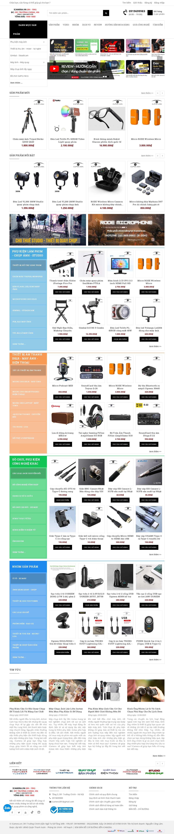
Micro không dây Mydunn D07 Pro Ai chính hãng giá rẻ (106, 203)
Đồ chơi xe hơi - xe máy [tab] (25, 507)
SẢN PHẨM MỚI (20, 92)
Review (98, 24)
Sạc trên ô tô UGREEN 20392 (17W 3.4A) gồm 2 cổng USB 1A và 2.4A (62, 596)
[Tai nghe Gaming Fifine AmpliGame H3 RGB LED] (91, 416)
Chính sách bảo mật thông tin (102, 809)
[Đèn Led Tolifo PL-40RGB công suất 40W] (120, 311)
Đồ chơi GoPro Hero (19, 76)
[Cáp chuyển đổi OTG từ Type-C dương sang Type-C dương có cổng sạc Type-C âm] (62, 472)
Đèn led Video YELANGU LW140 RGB (146, 166)
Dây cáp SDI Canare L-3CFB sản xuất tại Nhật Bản (120, 491)
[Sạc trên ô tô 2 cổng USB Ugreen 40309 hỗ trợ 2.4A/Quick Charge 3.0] (120, 577)
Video (66, 24)
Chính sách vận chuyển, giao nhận (105, 801)
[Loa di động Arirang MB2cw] (62, 416)
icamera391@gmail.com (63, 801)
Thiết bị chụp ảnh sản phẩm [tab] (25, 646)
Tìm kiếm (126, 2)
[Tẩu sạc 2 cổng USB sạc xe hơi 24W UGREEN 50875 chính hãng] (149, 577)
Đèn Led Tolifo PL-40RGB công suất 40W (120, 329)
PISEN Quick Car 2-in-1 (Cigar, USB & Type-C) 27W (148, 644)
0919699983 (57, 798)
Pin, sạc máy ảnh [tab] (22, 321)
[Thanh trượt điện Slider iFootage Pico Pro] (62, 264)
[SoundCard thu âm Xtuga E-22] (149, 416)
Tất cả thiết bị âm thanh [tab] (27, 370)
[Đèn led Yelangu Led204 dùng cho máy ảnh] (149, 311)
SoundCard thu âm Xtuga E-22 (149, 434)
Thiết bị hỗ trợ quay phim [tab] (27, 265)
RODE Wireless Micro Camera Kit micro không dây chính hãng (67, 203)
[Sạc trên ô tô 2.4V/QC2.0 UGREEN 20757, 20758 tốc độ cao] (91, 577)
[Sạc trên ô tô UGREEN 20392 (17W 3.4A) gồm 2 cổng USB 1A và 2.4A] (62, 577)
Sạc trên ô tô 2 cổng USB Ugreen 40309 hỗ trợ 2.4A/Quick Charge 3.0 (120, 596)
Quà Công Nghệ (141, 24)
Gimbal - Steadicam (19, 55)
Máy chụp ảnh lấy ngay (21, 69)
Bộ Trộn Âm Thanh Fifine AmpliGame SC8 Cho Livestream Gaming (120, 435)
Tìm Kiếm (158, 24)
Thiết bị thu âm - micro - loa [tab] (26, 634)
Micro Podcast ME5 (62, 385)
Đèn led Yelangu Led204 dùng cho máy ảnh (149, 329)
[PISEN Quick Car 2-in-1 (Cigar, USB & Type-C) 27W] (149, 624)
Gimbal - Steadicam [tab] (23, 310)
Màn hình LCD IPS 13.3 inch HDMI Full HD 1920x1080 (120, 283)
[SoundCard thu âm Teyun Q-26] (91, 369)
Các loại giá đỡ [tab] (21, 612)
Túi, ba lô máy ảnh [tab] (23, 333)
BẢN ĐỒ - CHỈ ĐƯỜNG (139, 809)
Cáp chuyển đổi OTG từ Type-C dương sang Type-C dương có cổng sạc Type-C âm (62, 492)
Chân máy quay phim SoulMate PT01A (91, 282)
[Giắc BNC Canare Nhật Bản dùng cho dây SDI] (91, 472)
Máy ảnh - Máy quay (19, 62)
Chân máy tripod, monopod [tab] (28, 276)
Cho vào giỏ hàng (62, 292)
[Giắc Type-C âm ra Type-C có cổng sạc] (62, 519)
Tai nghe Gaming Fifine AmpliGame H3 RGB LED (91, 435)
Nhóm (75, 24)
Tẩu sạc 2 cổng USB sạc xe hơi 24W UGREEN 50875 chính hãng (148, 596)
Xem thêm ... (16, 82)
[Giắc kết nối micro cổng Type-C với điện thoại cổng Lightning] (91, 519)
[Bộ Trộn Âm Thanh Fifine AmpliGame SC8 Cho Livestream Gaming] (120, 416)
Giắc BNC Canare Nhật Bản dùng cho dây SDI (91, 490)
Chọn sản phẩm (120, 339)
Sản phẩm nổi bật (22, 155)
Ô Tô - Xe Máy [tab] (20, 578)
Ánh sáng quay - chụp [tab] (24, 589)
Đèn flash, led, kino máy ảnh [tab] (26, 287)
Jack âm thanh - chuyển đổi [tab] (26, 415)
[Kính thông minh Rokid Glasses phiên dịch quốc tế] (67, 117)
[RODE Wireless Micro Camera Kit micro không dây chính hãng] (67, 179)
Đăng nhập (159, 2)
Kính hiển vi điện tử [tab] (24, 530)
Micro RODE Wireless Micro (107, 139)
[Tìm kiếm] (106, 13)
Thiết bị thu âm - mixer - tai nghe (25, 48)
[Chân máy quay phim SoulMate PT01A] (91, 264)
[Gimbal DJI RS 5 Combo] (91, 311)
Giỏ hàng (133, 805)
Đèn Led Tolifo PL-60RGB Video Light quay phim (28, 140)
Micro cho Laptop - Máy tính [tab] (26, 404)
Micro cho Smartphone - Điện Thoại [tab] (26, 392)
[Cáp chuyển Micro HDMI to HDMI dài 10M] (120, 519)
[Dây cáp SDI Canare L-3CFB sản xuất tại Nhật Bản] (120, 472)
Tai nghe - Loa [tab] (20, 427)
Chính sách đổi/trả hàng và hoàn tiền (106, 805)
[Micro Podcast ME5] (62, 369)
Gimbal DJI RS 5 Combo (91, 327)
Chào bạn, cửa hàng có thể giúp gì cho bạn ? (30, 2)
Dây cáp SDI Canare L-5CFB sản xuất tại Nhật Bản (148, 491)
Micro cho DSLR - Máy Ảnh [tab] (27, 381)
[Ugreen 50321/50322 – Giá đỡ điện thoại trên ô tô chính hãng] (62, 624)
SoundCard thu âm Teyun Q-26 (91, 387)
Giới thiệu (137, 2)
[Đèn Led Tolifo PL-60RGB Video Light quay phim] (28, 117)
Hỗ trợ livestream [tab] (23, 438)
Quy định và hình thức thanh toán (104, 798)
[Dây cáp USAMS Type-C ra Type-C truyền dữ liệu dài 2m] (149, 519)
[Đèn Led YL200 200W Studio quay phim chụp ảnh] (28, 179)
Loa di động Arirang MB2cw (62, 434)
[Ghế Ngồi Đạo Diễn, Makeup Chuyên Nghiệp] (62, 311)
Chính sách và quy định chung (103, 794)
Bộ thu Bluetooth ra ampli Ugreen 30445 (149, 387)
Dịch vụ (86, 24)
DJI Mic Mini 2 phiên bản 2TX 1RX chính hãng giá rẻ (146, 103)
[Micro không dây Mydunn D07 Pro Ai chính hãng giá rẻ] (106, 179)
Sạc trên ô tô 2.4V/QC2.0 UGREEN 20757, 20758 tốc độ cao (91, 596)
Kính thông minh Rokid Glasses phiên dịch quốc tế (67, 140)
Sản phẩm (54, 24)
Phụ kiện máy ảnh (18, 42)
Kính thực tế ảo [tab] (22, 518)
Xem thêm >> (147, 93)
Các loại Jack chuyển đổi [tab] (27, 473)
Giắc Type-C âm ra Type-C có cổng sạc (62, 537)
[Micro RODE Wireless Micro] (106, 117)
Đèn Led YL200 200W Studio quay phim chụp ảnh (28, 203)
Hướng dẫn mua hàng (117, 24)
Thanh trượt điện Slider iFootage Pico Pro (62, 282)
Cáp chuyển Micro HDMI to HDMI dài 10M (120, 537)
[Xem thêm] (155, 346)
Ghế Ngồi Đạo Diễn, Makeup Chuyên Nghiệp (62, 330)
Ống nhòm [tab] (18, 541)
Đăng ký (148, 2)
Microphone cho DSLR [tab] (25, 299)
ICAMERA (107, 827)
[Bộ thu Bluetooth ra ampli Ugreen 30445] (149, 369)
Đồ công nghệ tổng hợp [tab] (25, 484)
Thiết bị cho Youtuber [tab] (25, 601)
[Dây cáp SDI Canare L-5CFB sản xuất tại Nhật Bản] (149, 472)
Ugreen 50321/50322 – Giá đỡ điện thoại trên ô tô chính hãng (62, 644)
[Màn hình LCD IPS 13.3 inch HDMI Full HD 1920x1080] (120, 264)
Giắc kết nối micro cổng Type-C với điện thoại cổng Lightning (91, 539)
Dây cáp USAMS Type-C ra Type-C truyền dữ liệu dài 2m (149, 539)
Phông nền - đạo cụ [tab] (23, 623)
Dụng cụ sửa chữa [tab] (23, 496)
